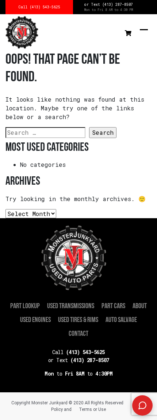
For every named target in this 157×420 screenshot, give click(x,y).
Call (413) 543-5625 (39, 7)
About (140, 306)
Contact (78, 334)
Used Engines (35, 320)
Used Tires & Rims (78, 320)
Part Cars (113, 306)
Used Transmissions (70, 306)
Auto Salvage (121, 320)
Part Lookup (25, 306)
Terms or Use (92, 409)
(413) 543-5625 (78, 352)
